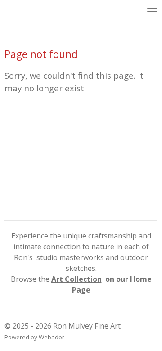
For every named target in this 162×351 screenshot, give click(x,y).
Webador (51, 337)
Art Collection (76, 279)
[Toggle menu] (152, 11)
